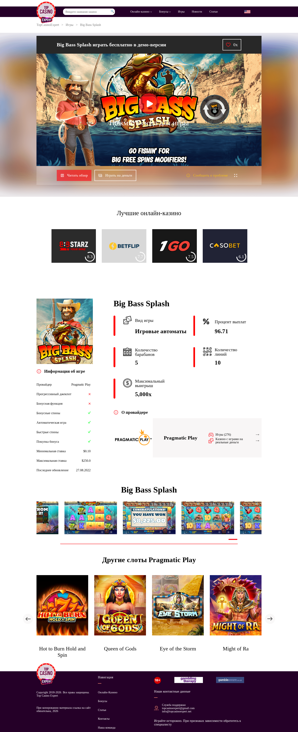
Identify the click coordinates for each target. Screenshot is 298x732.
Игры (181, 11)
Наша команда (106, 727)
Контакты (103, 718)
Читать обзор (77, 175)
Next (241, 518)
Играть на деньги (118, 175)
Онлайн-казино (140, 11)
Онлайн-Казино (107, 692)
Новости (197, 11)
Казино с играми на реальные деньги (229, 440)
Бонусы (164, 11)
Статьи (213, 11)
